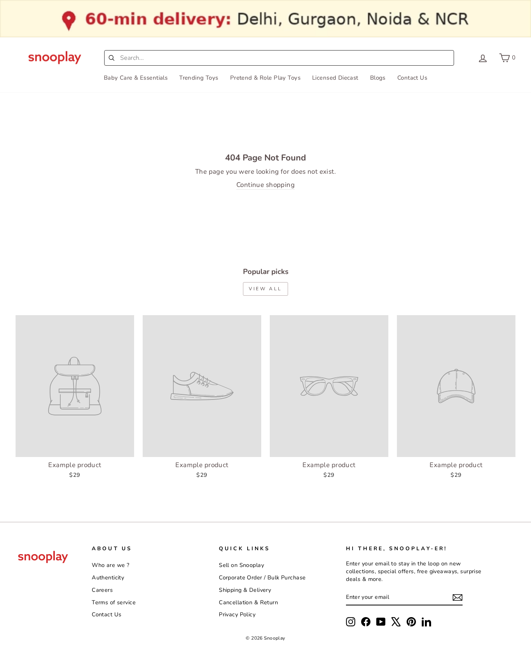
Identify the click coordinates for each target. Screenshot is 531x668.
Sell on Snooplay (241, 565)
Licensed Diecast (335, 78)
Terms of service (114, 602)
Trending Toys (198, 78)
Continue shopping (265, 184)
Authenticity (108, 577)
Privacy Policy (237, 614)
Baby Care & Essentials (136, 78)
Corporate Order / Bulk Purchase (262, 577)
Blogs (378, 78)
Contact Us (412, 78)
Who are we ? (110, 565)
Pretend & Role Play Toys (265, 78)
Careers (102, 590)
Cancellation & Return (248, 602)
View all (265, 289)
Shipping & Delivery (245, 590)
